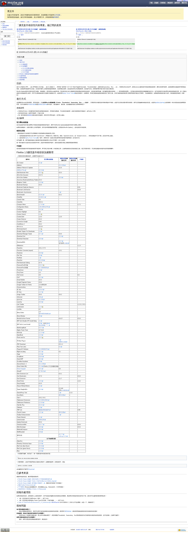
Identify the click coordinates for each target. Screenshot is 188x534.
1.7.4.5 (41, 204)
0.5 (40, 270)
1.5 (40, 229)
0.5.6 (60, 177)
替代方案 (61, 395)
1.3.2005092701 (43, 349)
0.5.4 (40, 359)
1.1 (40, 417)
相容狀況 (29, 115)
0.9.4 (40, 238)
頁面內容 (22, 21)
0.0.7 (60, 241)
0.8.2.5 (41, 265)
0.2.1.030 (41, 364)
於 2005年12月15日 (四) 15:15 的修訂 (86, 29)
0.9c (40, 297)
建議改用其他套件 (44, 410)
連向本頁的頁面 (6, 41)
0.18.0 (40, 356)
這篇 (47, 323)
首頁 (3, 23)
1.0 (40, 231)
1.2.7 (40, 292)
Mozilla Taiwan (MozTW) (17, 3)
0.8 (40, 361)
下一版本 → (79, 35)
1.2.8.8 (41, 402)
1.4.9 (40, 443)
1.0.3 (40, 381)
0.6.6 (40, 429)
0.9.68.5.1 (42, 197)
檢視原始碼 (35, 21)
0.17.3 (40, 327)
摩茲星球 (170, 3)
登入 (184, 0)
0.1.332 (41, 299)
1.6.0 (40, 182)
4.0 (40, 323)
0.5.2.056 (61, 165)
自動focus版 (62, 341)
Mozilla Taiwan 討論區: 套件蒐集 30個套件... (31, 483)
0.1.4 (40, 366)
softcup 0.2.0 (62, 436)
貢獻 (30, 31)
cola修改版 (64, 390)
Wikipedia (30, 469)
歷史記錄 (43, 21)
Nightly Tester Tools (68, 93)
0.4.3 (40, 337)
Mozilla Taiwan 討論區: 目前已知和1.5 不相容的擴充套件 (34, 479)
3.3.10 (40, 446)
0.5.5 (40, 172)
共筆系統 (162, 3)
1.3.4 (40, 335)
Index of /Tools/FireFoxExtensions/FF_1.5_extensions (33, 502)
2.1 (40, 321)
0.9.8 (40, 253)
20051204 (41, 419)
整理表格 (67, 511)
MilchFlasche (55, 502)
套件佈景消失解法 (44, 313)
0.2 (40, 214)
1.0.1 (40, 412)
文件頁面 (57, 15)
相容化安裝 (63, 158)
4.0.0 (40, 302)
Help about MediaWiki (7, 29)
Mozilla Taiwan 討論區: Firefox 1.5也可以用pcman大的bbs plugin (36, 481)
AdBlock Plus (21, 170)
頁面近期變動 (5, 25)
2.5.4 (60, 236)
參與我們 (177, 3)
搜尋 (2, 31)
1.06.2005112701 (44, 207)
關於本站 (184, 3)
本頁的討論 (31, 104)
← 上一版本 (20, 35)
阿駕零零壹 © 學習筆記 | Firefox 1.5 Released (31, 489)
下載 (151, 3)
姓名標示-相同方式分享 (81, 529)
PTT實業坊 (21, 487)
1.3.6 (40, 354)
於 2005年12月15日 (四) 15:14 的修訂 (27, 29)
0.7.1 (40, 234)
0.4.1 (40, 369)
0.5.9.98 (41, 260)
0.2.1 (40, 351)
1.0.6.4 (41, 289)
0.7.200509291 (43, 267)
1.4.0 (40, 451)
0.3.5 (40, 441)
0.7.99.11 (41, 371)
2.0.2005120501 (43, 400)
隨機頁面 (4, 27)
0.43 (40, 432)
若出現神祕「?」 (44, 325)
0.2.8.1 (41, 194)
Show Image (20, 369)
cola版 (66, 243)
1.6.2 (40, 209)
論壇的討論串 (159, 102)
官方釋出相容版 (48, 159)
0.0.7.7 (41, 424)
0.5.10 (40, 170)
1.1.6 (40, 307)
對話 (27, 31)
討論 (28, 21)
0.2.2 (40, 277)
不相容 (81, 159)
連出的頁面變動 (6, 43)
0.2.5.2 (41, 405)
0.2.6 (40, 389)
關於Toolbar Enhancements (26, 485)
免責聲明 (112, 529)
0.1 (40, 163)
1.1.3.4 (41, 332)
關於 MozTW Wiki (100, 529)
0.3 (40, 255)
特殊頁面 (4, 44)
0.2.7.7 (61, 434)
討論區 (156, 3)
